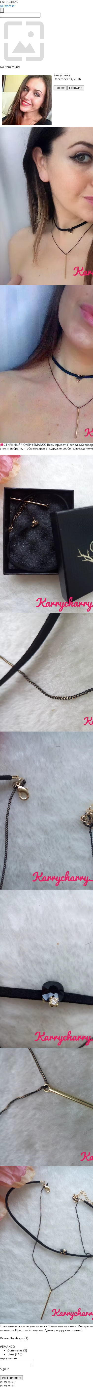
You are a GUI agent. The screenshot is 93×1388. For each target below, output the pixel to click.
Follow (60, 88)
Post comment (11, 1378)
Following (75, 88)
